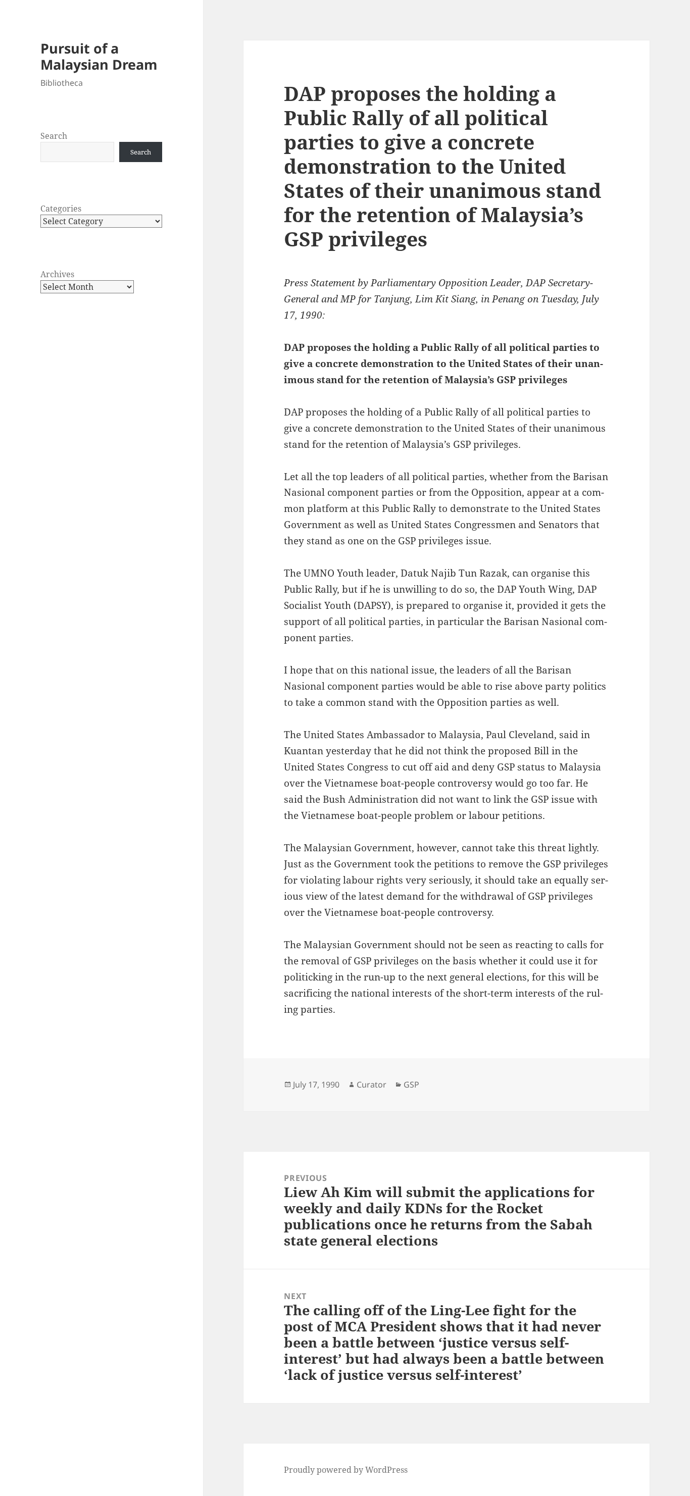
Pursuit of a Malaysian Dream (99, 56)
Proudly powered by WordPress (346, 1469)
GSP (411, 1084)
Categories (60, 208)
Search (53, 135)
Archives (57, 274)
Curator (371, 1084)
